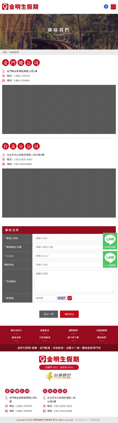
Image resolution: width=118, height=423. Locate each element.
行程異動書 (44, 337)
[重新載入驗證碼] (69, 298)
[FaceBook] (106, 6)
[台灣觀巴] (59, 380)
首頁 (5, 52)
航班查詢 (16, 337)
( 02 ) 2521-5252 (23, 159)
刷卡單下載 (73, 337)
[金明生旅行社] (20, 7)
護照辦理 (73, 330)
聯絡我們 (14, 52)
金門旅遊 (45, 348)
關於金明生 (16, 330)
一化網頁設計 (94, 420)
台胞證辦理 (101, 330)
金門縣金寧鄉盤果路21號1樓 (22, 71)
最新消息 (44, 330)
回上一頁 (48, 314)
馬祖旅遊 (58, 348)
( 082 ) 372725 (22, 75)
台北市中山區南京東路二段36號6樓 (25, 154)
